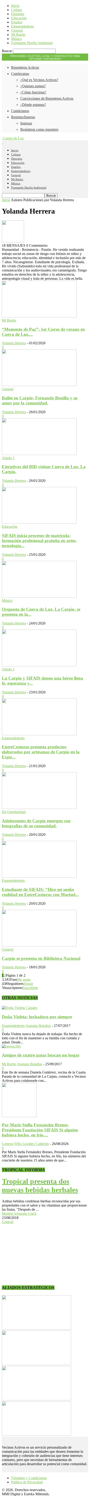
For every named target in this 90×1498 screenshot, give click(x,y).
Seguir (28, 984)
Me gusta (23, 979)
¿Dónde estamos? (33, 105)
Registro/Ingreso (23, 117)
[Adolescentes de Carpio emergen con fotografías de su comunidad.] (39, 808)
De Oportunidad (14, 812)
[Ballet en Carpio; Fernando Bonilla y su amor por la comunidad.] (39, 385)
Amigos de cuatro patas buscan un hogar (41, 1055)
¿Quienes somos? (33, 86)
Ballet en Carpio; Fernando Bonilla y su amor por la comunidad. (40, 400)
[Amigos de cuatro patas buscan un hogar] (11, 1046)
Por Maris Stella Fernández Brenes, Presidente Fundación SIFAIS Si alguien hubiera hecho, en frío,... (40, 1129)
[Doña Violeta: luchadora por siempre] (19, 1008)
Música (16, 39)
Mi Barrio (18, 35)
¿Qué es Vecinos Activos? (39, 80)
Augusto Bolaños (38, 1026)
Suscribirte (30, 988)
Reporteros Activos (25, 67)
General (17, 30)
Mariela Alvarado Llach (19, 1213)
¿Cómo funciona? (33, 92)
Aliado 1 (8, 458)
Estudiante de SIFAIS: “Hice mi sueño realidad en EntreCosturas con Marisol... (40, 892)
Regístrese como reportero (39, 129)
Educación (19, 18)
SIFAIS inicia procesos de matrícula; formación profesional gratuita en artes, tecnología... (39, 540)
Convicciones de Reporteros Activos (46, 98)
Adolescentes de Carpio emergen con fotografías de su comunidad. (36, 823)
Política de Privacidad (27, 1482)
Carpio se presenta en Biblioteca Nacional (41, 958)
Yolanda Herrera (14, 343)
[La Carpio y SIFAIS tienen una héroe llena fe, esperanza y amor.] (39, 665)
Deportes (17, 14)
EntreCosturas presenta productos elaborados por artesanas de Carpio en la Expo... (41, 751)
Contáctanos (20, 111)
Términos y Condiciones (29, 1478)
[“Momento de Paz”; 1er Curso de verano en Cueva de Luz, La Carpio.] (39, 316)
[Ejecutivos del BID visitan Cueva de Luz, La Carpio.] (39, 454)
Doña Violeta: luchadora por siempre (37, 1016)
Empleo (16, 22)
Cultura (16, 10)
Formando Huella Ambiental (32, 43)
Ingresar (26, 123)
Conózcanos (20, 74)
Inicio (15, 6)
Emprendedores (22, 26)
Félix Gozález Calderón (31, 1144)
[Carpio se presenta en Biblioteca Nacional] (39, 945)
